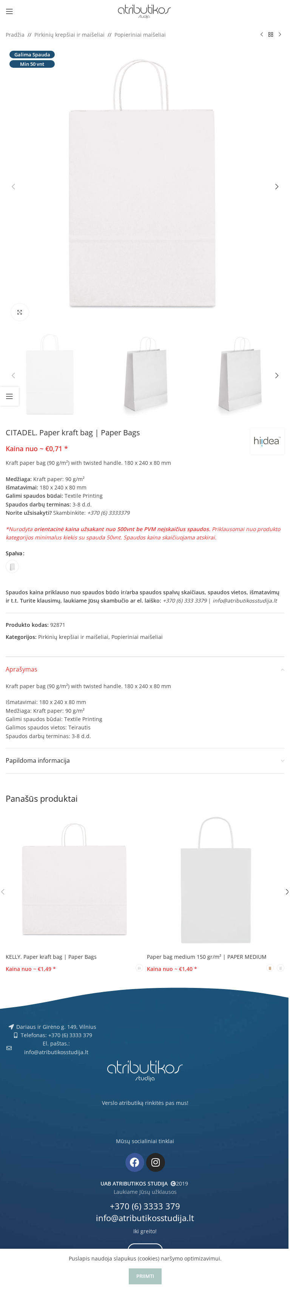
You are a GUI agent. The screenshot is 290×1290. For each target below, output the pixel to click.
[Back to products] (270, 34)
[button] (13, 186)
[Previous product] (261, 34)
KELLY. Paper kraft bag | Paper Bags (51, 956)
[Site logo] (145, 10)
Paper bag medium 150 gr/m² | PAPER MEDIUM (207, 956)
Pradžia (15, 34)
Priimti (145, 1276)
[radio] (12, 566)
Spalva (14, 553)
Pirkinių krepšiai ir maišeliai (69, 34)
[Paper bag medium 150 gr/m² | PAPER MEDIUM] (215, 881)
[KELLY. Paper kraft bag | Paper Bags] (74, 881)
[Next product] (279, 34)
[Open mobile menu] (9, 11)
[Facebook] (134, 1162)
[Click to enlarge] (19, 312)
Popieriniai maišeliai (140, 34)
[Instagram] (155, 1162)
